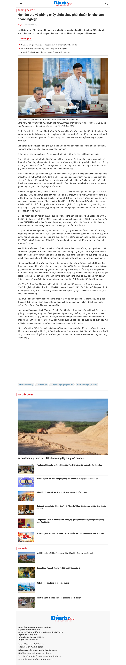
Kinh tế (38, 120)
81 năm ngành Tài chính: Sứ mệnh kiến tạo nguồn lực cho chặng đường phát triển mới (70, 533)
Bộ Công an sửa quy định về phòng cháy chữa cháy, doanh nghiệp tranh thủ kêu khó (49, 45)
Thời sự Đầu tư (26, 10)
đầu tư (54, 334)
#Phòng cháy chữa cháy (26, 385)
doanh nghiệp (74, 328)
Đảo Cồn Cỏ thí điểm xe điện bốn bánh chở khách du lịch (59, 598)
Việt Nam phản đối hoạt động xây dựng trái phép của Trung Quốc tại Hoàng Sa (67, 478)
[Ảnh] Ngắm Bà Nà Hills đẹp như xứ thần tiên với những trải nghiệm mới (65, 553)
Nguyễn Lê (21, 25)
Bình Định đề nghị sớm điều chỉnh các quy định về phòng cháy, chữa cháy (45, 52)
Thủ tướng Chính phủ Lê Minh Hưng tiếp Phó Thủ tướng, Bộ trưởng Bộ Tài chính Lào (69, 465)
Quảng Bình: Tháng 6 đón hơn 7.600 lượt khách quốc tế (58, 568)
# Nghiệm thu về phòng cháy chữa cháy (61, 385)
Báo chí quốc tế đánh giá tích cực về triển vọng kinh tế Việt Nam (62, 492)
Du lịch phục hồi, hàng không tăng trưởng (53, 583)
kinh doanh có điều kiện (48, 287)
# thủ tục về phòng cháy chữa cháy (87, 385)
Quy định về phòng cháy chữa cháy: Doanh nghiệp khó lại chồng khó (44, 49)
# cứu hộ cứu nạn (42, 385)
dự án (103, 123)
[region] (63, 363)
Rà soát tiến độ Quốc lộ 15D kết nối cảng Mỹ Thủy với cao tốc (51, 458)
